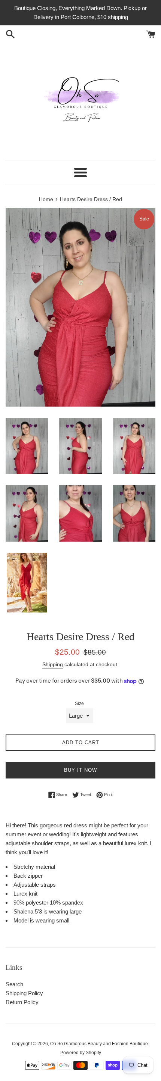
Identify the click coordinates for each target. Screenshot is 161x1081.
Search (14, 984)
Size (79, 703)
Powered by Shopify (80, 1052)
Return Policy (22, 1002)
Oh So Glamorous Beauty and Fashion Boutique (99, 1043)
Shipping (52, 664)
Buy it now (80, 770)
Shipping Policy (24, 993)
